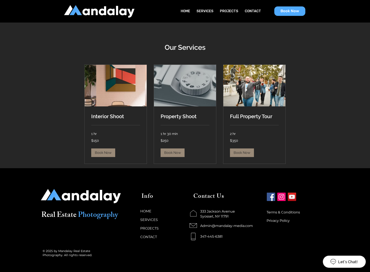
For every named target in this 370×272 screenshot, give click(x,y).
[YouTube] (292, 197)
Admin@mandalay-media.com (226, 226)
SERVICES (149, 220)
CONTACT (148, 237)
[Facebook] (271, 197)
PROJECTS (149, 228)
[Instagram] (281, 197)
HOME (145, 211)
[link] (115, 116)
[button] (103, 152)
